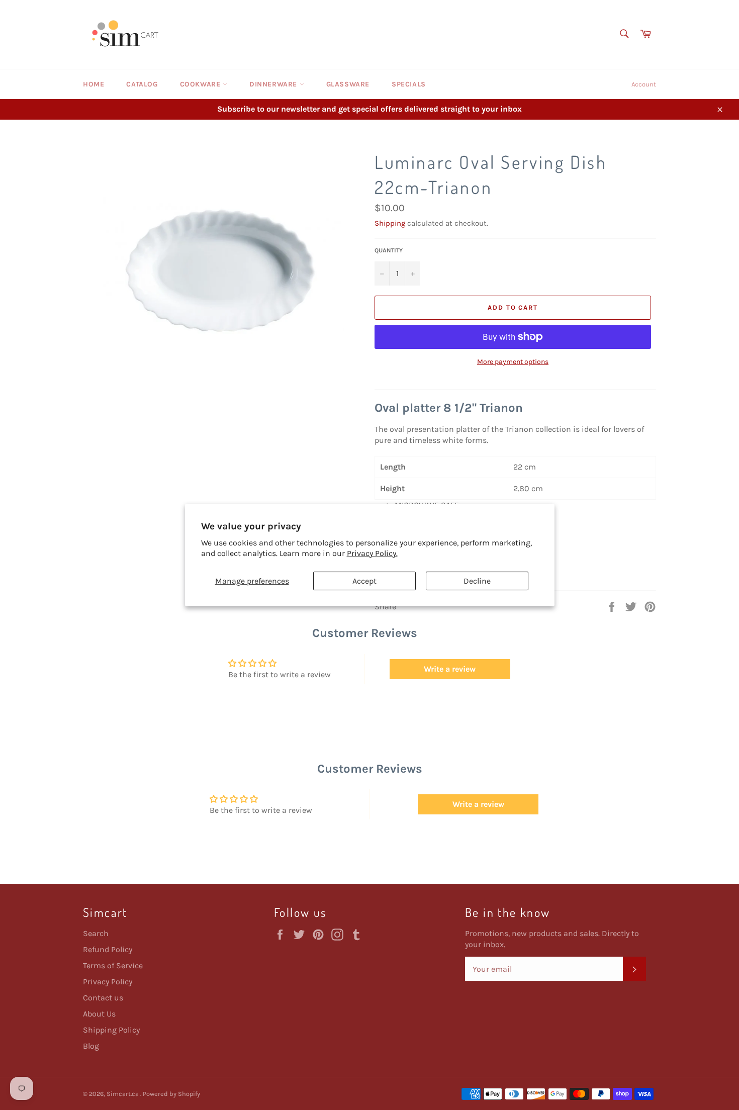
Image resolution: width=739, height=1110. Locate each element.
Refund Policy (107, 949)
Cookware (201, 84)
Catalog (141, 84)
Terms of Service (113, 965)
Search (96, 933)
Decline (477, 581)
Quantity (389, 250)
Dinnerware (274, 84)
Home (93, 84)
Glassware (347, 84)
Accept (364, 581)
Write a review (450, 669)
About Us (99, 1014)
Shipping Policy (111, 1030)
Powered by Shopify (171, 1093)
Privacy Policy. (372, 553)
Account (643, 84)
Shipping (390, 223)
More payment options (512, 361)
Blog (91, 1046)
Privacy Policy (107, 981)
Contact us (103, 997)
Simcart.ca (123, 1093)
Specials (409, 84)
